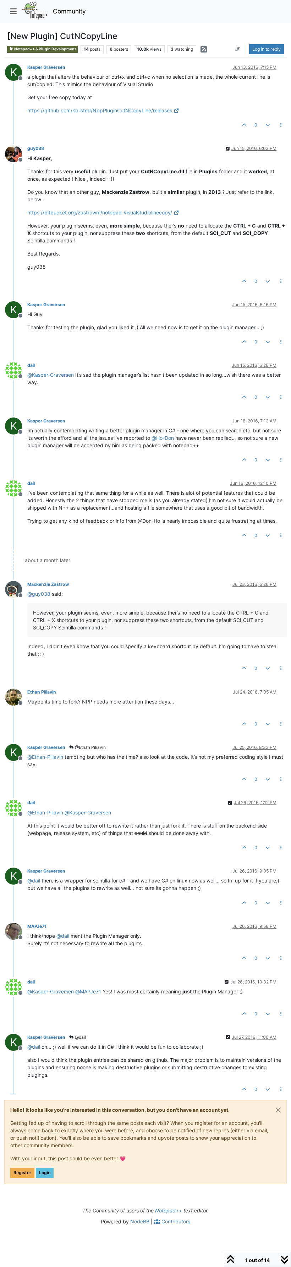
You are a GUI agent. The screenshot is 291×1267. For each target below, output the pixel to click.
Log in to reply (266, 49)
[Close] (278, 1110)
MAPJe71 (36, 926)
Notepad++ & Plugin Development (44, 49)
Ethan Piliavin (41, 692)
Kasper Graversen (46, 67)
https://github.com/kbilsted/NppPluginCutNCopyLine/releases (99, 110)
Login (44, 1172)
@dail (80, 1037)
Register (22, 1172)
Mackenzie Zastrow (48, 584)
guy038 (35, 148)
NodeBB (139, 1221)
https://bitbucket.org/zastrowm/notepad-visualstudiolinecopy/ (99, 212)
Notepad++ (168, 1210)
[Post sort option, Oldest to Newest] (237, 49)
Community (69, 11)
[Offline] (16, 153)
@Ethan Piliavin (90, 747)
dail (31, 365)
